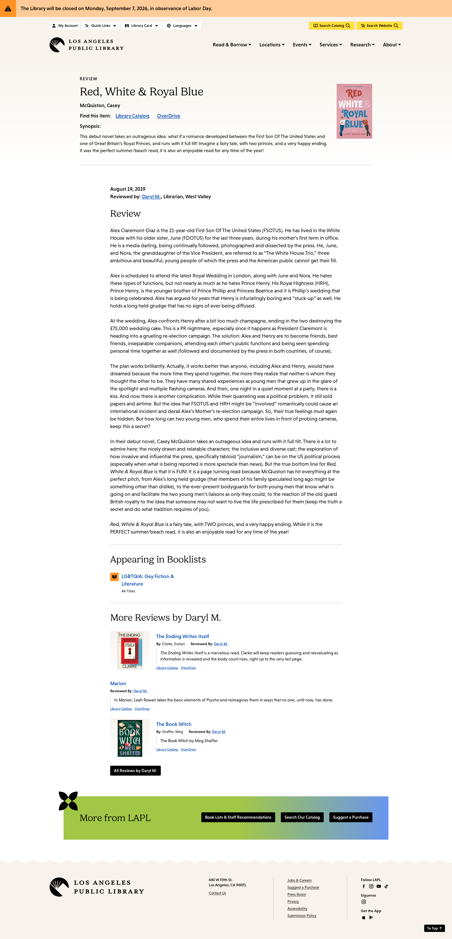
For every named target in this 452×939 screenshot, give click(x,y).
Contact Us (217, 893)
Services (329, 45)
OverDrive (168, 116)
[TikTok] (386, 886)
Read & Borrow (230, 45)
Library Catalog (132, 116)
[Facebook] (364, 886)
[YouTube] (379, 886)
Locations (270, 45)
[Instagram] (371, 886)
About (390, 45)
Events (300, 45)
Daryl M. (151, 196)
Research (360, 45)
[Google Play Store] (371, 917)
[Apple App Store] (364, 917)
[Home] (86, 44)
